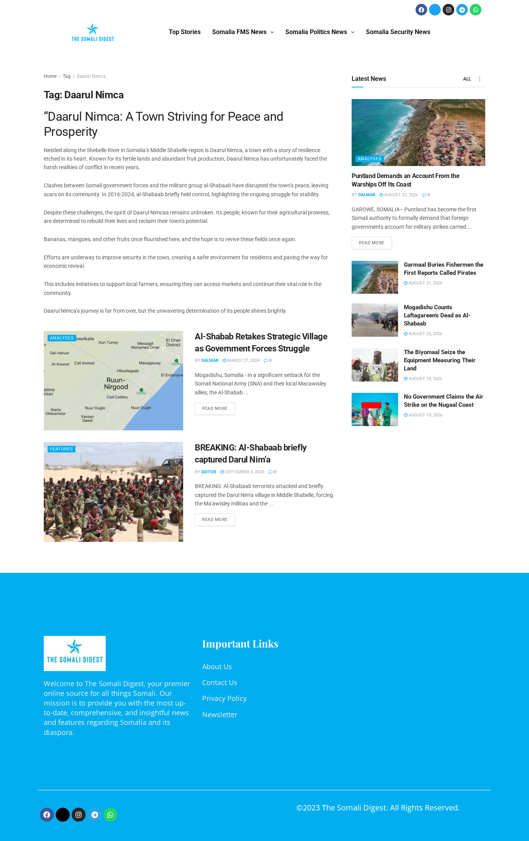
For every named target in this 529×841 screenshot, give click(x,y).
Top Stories (185, 32)
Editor (208, 471)
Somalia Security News (398, 32)
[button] (243, 32)
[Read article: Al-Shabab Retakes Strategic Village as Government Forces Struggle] (113, 380)
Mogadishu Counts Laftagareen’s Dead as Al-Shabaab (437, 315)
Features (61, 449)
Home (50, 76)
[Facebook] (421, 9)
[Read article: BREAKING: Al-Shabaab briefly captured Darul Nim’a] (113, 491)
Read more (218, 407)
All (467, 79)
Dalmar (209, 360)
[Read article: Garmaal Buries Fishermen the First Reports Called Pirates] (375, 277)
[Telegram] (462, 9)
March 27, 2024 (242, 360)
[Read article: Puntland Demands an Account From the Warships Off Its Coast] (418, 132)
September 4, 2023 (244, 471)
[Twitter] (435, 9)
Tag (66, 76)
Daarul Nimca (91, 76)
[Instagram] (448, 9)
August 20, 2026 (424, 333)
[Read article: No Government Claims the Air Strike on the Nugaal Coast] (375, 409)
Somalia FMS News (239, 32)
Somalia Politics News (316, 32)
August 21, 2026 (424, 283)
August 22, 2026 (400, 194)
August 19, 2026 (424, 378)
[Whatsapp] (475, 9)
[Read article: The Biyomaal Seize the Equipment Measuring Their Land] (375, 365)
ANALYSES (62, 338)
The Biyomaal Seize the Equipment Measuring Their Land (440, 360)
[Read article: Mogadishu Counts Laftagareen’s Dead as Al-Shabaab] (375, 320)
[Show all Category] (479, 79)
